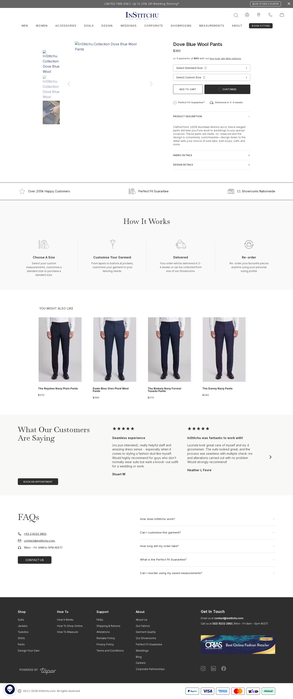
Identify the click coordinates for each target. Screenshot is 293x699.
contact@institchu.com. (39, 540)
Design (107, 25)
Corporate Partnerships (150, 669)
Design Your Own (28, 650)
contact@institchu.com (228, 618)
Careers (141, 662)
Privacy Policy (105, 644)
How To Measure (67, 632)
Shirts (21, 638)
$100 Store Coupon (265, 4)
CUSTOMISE (229, 89)
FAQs (100, 619)
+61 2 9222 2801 (35, 533)
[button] (205, 67)
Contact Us (35, 560)
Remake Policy (106, 638)
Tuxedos (23, 632)
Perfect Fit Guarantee (153, 191)
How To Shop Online (70, 626)
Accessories (65, 25)
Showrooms (181, 25)
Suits (21, 619)
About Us (141, 619)
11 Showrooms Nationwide (256, 191)
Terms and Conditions (110, 650)
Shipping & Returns (108, 626)
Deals (89, 25)
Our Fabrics (143, 626)
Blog (139, 656)
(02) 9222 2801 (222, 623)
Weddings (129, 25)
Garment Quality (146, 632)
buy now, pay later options (225, 58)
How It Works (65, 619)
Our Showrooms (146, 638)
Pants (21, 644)
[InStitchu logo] (258, 15)
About (237, 25)
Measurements (211, 25)
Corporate (153, 25)
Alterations (103, 632)
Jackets (22, 626)
